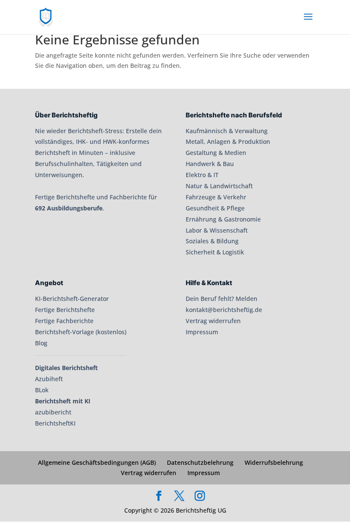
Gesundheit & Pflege (215, 208)
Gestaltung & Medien (216, 153)
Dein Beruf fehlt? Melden (221, 299)
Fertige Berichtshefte (65, 310)
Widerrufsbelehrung (274, 462)
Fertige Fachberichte (64, 321)
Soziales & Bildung (212, 241)
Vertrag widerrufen (213, 321)
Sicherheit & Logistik (215, 252)
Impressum (202, 332)
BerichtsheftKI (55, 423)
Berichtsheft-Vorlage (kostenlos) (80, 332)
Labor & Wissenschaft (217, 230)
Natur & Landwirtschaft (219, 186)
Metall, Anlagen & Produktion (228, 141)
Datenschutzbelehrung (200, 462)
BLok (42, 390)
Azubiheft (49, 379)
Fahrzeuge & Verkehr (216, 197)
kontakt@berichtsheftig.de (224, 310)
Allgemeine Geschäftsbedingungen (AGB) (97, 462)
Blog (41, 343)
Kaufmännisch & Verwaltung (227, 131)
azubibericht (53, 412)
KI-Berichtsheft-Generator (72, 299)
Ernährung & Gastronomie (223, 219)
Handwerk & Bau (210, 164)
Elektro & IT (202, 175)
